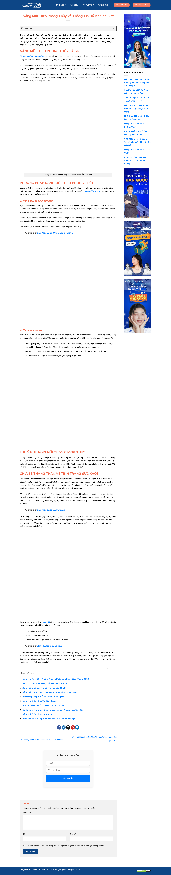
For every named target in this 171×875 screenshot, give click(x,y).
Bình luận (28, 812)
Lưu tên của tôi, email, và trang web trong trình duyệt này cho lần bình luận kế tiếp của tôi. (66, 845)
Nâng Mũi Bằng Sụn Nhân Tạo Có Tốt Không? (44, 739)
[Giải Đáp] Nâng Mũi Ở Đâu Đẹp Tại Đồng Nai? (43, 696)
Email (73, 834)
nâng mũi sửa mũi (92, 191)
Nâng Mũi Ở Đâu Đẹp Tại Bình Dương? (40, 701)
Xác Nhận (68, 778)
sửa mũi (46, 622)
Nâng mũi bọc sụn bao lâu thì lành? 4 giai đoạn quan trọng (49, 692)
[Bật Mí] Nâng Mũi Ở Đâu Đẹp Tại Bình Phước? (43, 705)
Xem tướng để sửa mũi (49, 646)
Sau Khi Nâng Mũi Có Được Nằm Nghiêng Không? (45, 683)
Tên (25, 834)
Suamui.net (40, 869)
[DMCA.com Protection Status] (143, 870)
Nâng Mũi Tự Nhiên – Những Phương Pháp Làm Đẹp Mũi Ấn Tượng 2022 (55, 679)
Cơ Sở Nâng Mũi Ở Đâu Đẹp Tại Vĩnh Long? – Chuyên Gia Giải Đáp (52, 710)
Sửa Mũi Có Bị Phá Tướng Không (55, 233)
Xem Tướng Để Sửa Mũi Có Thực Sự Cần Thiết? (44, 688)
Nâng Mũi (74, 5)
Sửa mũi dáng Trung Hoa (51, 510)
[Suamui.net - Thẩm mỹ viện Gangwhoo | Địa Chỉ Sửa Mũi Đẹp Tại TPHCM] (32, 5)
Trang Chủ (61, 5)
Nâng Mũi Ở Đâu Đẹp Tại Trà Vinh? (38, 714)
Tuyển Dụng (103, 5)
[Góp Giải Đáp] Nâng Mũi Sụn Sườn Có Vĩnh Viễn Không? (48, 718)
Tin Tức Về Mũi (89, 5)
